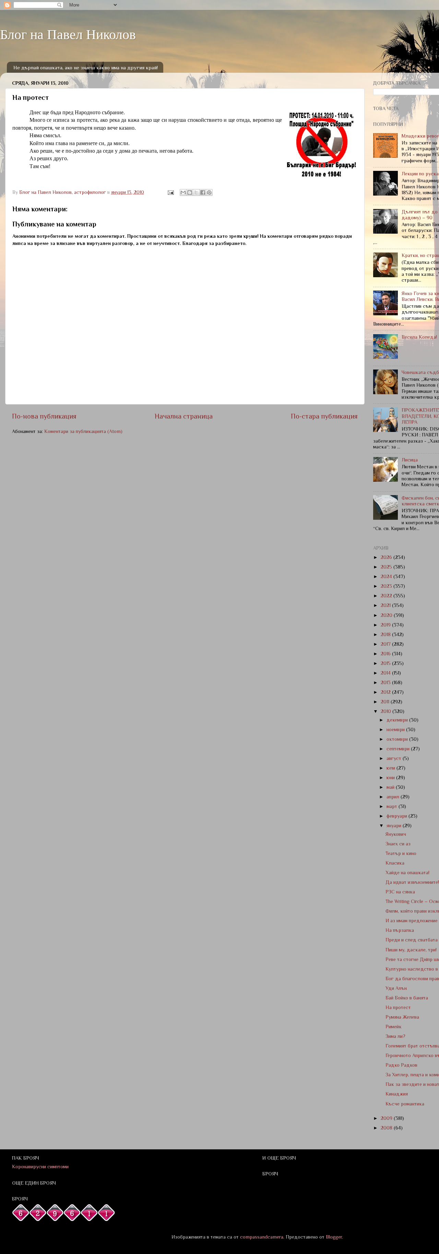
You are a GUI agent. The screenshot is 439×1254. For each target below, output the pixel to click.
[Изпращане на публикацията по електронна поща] (170, 192)
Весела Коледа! (419, 337)
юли (391, 768)
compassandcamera (261, 1237)
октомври (398, 739)
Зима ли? (395, 1036)
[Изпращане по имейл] (183, 192)
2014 (386, 673)
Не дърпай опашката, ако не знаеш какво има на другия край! (85, 67)
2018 (386, 634)
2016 (386, 653)
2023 (387, 586)
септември (399, 748)
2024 (387, 576)
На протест (398, 1007)
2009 (387, 1118)
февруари (397, 816)
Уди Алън (396, 988)
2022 (387, 595)
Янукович (395, 834)
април (394, 796)
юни (391, 777)
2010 (386, 711)
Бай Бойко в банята (406, 997)
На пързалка (399, 930)
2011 (386, 701)
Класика (394, 863)
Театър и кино (400, 853)
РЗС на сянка (400, 891)
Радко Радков (401, 1065)
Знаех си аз (398, 843)
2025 (387, 567)
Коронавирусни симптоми (40, 1166)
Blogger (334, 1237)
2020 (387, 615)
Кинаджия (396, 1094)
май (391, 787)
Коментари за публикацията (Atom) (83, 431)
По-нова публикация (44, 416)
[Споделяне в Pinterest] (209, 192)
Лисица (410, 459)
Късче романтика (404, 1103)
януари (395, 825)
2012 (386, 692)
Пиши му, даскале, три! (411, 949)
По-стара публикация (324, 416)
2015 (386, 663)
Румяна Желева (402, 1017)
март (393, 806)
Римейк (393, 1026)
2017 (386, 644)
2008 (387, 1127)
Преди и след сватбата (411, 939)
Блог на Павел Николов (68, 34)
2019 (386, 625)
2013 (386, 682)
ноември (396, 729)
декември (398, 720)
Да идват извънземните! (412, 882)
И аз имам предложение (411, 920)
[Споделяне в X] (196, 192)
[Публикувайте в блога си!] (189, 192)
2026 (387, 557)
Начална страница (184, 416)
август (395, 758)
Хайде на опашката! (407, 872)
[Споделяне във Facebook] (202, 192)
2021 (386, 605)
